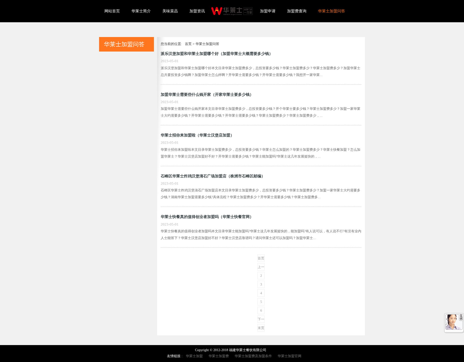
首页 (188, 44)
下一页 (261, 320)
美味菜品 (170, 11)
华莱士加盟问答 (331, 11)
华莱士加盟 (194, 356)
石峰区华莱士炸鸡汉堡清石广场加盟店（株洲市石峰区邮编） (213, 176)
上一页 (261, 268)
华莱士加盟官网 (289, 356)
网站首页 (112, 11)
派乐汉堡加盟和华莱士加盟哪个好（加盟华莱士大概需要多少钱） (217, 54)
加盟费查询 (296, 11)
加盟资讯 (197, 11)
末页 (261, 328)
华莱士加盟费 (219, 356)
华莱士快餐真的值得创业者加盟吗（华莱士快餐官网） (207, 217)
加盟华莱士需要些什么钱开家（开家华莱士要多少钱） (207, 94)
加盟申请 (268, 11)
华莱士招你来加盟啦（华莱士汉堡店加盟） (197, 135)
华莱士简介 (141, 11)
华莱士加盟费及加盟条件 (253, 356)
